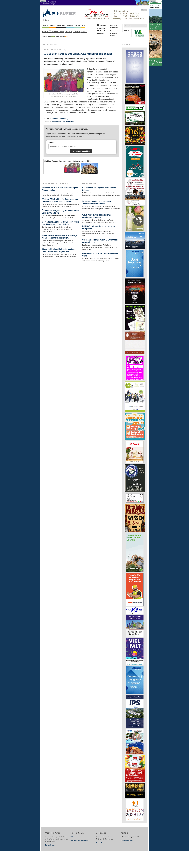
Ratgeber (68, 31)
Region (45, 25)
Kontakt (112, 36)
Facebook (103, 25)
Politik (52, 25)
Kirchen (53, 44)
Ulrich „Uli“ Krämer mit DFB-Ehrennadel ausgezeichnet (100, 240)
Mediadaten (114, 28)
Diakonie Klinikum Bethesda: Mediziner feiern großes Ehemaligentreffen (59, 250)
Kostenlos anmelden (81, 151)
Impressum (113, 33)
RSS (71, 837)
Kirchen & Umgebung (59, 118)
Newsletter (100, 33)
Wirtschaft (61, 25)
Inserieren (113, 25)
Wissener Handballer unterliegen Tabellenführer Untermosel (96, 202)
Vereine (70, 25)
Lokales (45, 31)
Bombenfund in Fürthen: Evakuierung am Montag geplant (60, 188)
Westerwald (48, 36)
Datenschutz (114, 31)
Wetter (83, 31)
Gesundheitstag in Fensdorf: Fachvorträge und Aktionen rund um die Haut (60, 223)
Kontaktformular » (127, 841)
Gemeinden (76, 31)
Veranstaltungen (58, 31)
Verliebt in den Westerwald (79, 841)
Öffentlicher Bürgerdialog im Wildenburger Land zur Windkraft (60, 211)
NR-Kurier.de (101, 31)
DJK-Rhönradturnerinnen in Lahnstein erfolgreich (98, 227)
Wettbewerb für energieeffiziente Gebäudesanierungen (96, 215)
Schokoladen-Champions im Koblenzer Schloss (99, 188)
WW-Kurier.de (101, 28)
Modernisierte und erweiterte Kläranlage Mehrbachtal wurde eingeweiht (59, 236)
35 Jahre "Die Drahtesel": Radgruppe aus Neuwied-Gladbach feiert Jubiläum (60, 200)
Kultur (77, 25)
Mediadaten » (100, 843)
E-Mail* (51, 143)
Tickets (126, 31)
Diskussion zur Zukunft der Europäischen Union (100, 254)
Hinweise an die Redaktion (63, 121)
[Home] (43, 20)
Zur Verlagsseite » (51, 845)
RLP (83, 25)
